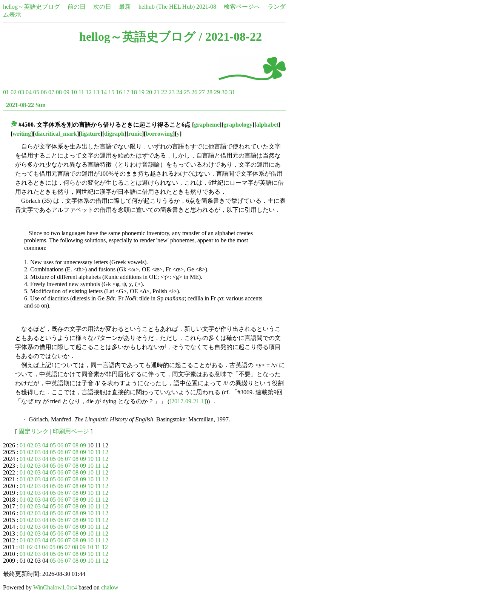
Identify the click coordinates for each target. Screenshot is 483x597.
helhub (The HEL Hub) (166, 6)
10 (74, 92)
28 (209, 92)
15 (111, 92)
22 (164, 92)
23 (172, 92)
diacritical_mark (56, 133)
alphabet (267, 124)
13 (96, 92)
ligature (90, 133)
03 (21, 92)
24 (179, 92)
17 (126, 92)
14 (104, 92)
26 (194, 92)
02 (14, 92)
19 (141, 92)
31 (232, 92)
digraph (114, 133)
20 (149, 92)
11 (81, 92)
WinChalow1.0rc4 (55, 587)
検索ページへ (242, 6)
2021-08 (206, 6)
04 (29, 92)
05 (36, 92)
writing (21, 133)
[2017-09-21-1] (187, 401)
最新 (125, 6)
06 (44, 92)
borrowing (159, 133)
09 (66, 92)
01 (6, 92)
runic (135, 133)
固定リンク (33, 431)
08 (59, 92)
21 (157, 92)
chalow (109, 587)
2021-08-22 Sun (26, 105)
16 (119, 92)
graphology (237, 124)
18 (134, 92)
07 (51, 92)
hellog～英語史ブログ (31, 6)
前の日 (77, 6)
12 (89, 92)
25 (187, 92)
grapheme (207, 124)
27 (202, 92)
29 (217, 92)
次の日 (102, 6)
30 (225, 92)
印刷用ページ (71, 431)
